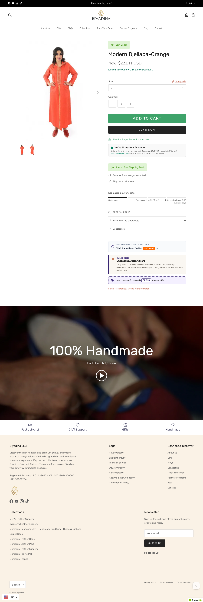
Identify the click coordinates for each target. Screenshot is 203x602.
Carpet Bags (16, 533)
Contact (158, 28)
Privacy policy (116, 452)
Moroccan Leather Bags (22, 539)
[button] (101, 375)
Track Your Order (105, 28)
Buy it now (147, 129)
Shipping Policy (117, 457)
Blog (146, 28)
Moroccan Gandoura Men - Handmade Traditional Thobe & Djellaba (45, 529)
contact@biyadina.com (120, 153)
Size (110, 81)
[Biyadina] (101, 15)
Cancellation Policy (119, 482)
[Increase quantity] (130, 104)
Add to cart (147, 118)
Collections (84, 28)
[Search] (10, 15)
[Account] (185, 15)
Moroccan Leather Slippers (24, 549)
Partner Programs (128, 28)
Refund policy (116, 472)
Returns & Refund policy (122, 477)
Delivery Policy (117, 467)
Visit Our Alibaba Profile (135, 248)
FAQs (70, 28)
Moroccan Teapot (19, 559)
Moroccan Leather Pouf (22, 543)
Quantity (113, 96)
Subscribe (154, 543)
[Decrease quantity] (112, 104)
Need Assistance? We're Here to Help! (128, 288)
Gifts (58, 28)
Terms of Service (117, 462)
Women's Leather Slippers (24, 524)
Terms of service (166, 582)
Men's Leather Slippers (22, 519)
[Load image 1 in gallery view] (59, 91)
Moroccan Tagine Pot (21, 553)
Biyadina (20, 592)
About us (45, 28)
